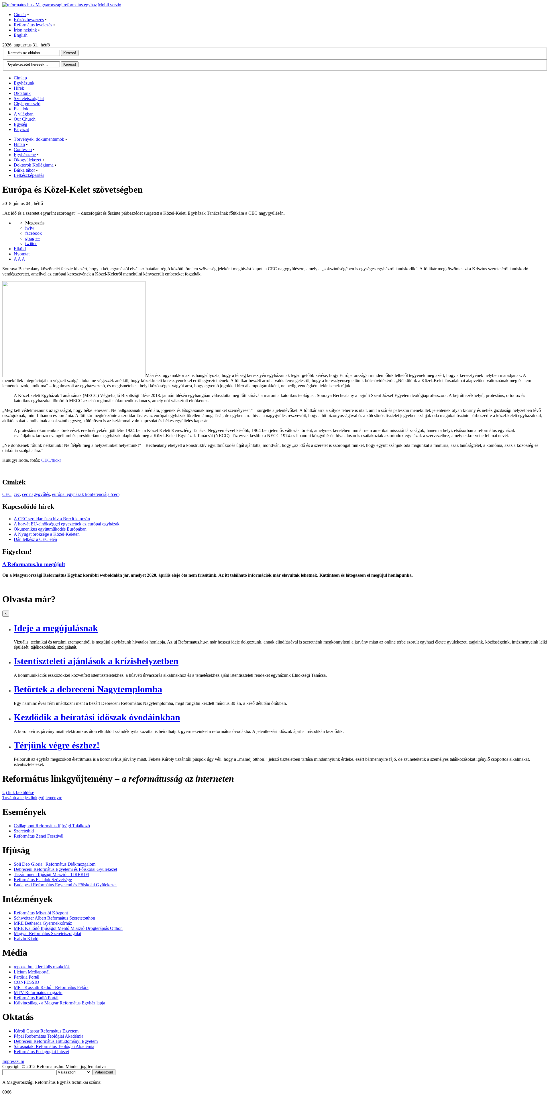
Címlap (20, 77)
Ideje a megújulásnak (56, 628)
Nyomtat (22, 253)
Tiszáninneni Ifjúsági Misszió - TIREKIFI (51, 874)
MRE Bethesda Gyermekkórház (43, 923)
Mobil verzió (109, 4)
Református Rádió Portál (36, 997)
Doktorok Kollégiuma (34, 165)
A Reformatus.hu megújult (33, 564)
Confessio (23, 149)
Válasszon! (104, 1072)
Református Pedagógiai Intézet (41, 1051)
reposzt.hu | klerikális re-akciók (42, 966)
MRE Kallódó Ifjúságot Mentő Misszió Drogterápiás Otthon (68, 928)
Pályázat (21, 129)
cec (17, 494)
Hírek (19, 88)
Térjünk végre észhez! (57, 745)
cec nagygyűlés (36, 494)
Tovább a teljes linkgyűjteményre (32, 797)
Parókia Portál (26, 977)
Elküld (20, 248)
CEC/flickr (51, 460)
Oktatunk (22, 93)
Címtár (20, 14)
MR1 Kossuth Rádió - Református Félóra (51, 987)
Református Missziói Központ (41, 912)
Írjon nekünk (25, 30)
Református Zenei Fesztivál (38, 836)
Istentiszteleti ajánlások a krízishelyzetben (96, 661)
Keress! (69, 53)
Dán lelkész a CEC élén (35, 539)
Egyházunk (24, 83)
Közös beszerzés (29, 19)
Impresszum (13, 1061)
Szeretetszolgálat (29, 98)
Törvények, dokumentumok (39, 139)
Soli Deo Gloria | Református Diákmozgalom (54, 864)
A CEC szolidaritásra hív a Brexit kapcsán (52, 518)
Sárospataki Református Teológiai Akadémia (54, 1046)
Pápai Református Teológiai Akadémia (48, 1036)
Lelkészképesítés (29, 175)
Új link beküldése (18, 792)
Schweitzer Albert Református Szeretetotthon (54, 918)
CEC (6, 494)
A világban (24, 114)
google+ (32, 238)
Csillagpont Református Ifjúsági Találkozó (52, 825)
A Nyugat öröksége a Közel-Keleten (47, 534)
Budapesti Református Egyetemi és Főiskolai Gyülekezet (65, 884)
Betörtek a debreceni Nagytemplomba (88, 689)
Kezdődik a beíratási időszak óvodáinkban (97, 717)
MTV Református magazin (38, 992)
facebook (33, 233)
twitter (31, 243)
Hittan (19, 144)
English (21, 35)
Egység (20, 124)
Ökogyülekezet (27, 159)
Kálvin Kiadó (26, 938)
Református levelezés (33, 24)
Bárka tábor (24, 170)
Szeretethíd (24, 830)
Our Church (25, 119)
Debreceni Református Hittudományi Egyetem (56, 1041)
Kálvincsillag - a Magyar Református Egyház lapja (59, 1002)
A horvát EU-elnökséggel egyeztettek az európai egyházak (66, 523)
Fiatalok (21, 108)
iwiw (29, 228)
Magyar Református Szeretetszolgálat (47, 933)
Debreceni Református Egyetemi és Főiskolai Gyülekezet (65, 869)
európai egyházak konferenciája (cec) (85, 494)
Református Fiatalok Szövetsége (43, 879)
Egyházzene (25, 154)
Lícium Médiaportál (32, 971)
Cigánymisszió (27, 103)
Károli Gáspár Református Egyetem (46, 1030)
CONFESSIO (26, 982)
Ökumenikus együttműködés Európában (50, 529)
